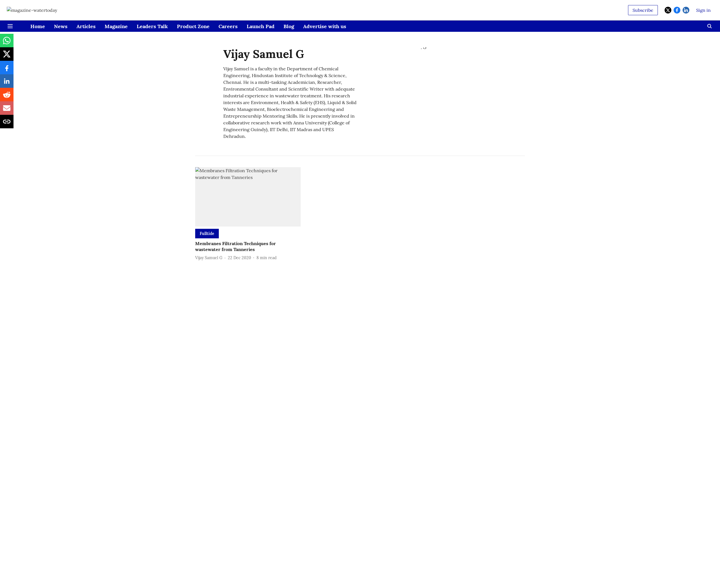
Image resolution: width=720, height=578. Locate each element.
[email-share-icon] (6, 111)
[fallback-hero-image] (248, 197)
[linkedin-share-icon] (6, 84)
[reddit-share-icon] (6, 97)
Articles (86, 26)
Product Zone (193, 26)
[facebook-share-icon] (6, 70)
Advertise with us (324, 26)
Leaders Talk (152, 26)
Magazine (116, 26)
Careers (228, 26)
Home (37, 26)
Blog (289, 26)
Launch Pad (260, 26)
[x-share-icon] (6, 57)
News (61, 26)
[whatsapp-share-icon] (6, 43)
